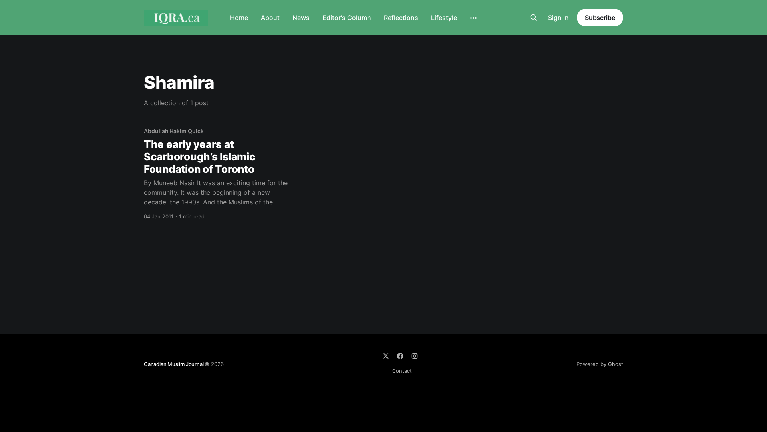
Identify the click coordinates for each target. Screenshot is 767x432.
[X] (386, 356)
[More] (473, 18)
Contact (402, 371)
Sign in (558, 18)
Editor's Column (346, 18)
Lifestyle (444, 18)
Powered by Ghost (599, 364)
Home (239, 18)
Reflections (401, 18)
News (301, 18)
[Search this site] (533, 17)
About (270, 18)
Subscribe (600, 18)
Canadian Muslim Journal (174, 364)
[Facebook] (400, 356)
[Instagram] (414, 356)
